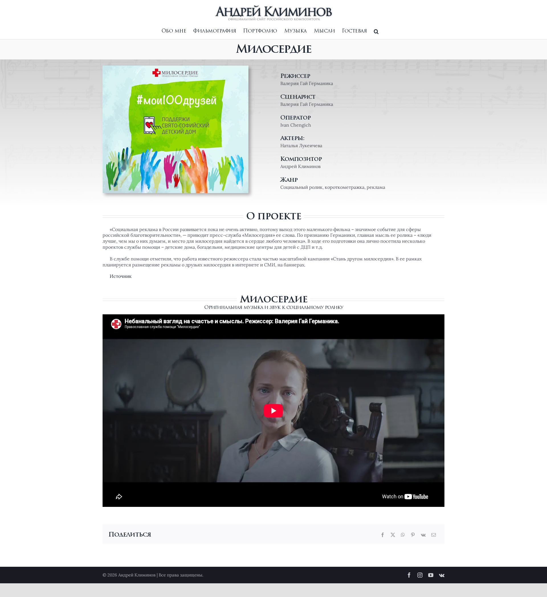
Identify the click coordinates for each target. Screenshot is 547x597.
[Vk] (423, 535)
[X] (393, 535)
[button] (376, 31)
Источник (121, 276)
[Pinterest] (413, 535)
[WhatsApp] (403, 535)
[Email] (433, 535)
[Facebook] (382, 535)
